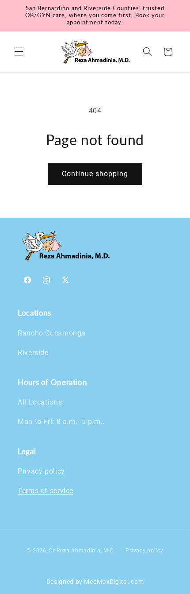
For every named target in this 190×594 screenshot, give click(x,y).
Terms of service (45, 490)
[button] (18, 52)
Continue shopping (95, 174)
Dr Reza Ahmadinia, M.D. (82, 551)
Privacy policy (41, 471)
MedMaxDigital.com (114, 581)
